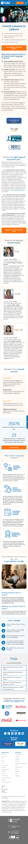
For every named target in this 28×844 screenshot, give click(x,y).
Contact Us (4, 754)
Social (3, 763)
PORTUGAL (17, 776)
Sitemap (3, 773)
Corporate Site (5, 765)
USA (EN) (17, 757)
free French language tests (18, 190)
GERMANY (17, 771)
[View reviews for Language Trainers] (14, 837)
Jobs (2, 758)
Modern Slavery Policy (6, 782)
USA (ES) (17, 761)
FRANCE (17, 759)
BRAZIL (16, 769)
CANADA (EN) (18, 763)
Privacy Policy (4, 775)
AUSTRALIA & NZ (18, 767)
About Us (4, 756)
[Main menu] (26, 3)
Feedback (4, 767)
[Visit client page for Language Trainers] (14, 831)
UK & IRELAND (18, 754)
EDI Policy (4, 780)
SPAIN (16, 773)
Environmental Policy (6, 777)
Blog (3, 761)
